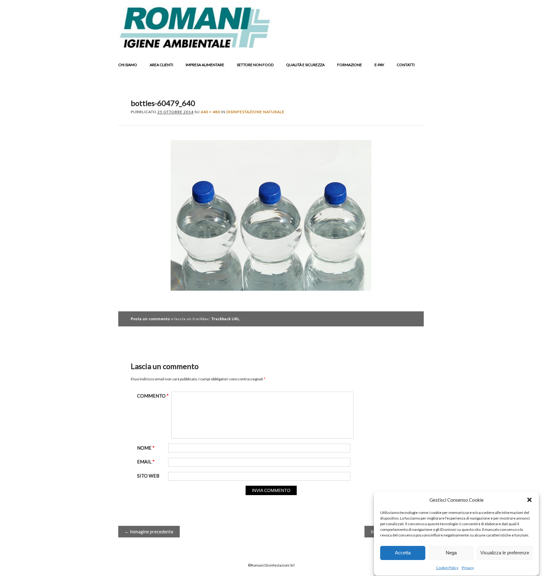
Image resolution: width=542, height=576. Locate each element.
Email (417, 43)
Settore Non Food (255, 64)
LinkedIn (393, 43)
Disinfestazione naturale (255, 111)
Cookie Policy (447, 567)
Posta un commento (150, 318)
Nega (451, 553)
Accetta (403, 553)
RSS (405, 43)
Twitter (381, 43)
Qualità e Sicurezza (305, 64)
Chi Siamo (127, 64)
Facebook (369, 43)
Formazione (349, 64)
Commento (153, 396)
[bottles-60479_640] (271, 296)
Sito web (148, 475)
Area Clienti (161, 64)
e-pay (379, 64)
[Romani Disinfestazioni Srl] (194, 47)
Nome (146, 448)
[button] (529, 500)
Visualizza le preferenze (504, 553)
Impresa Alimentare (205, 64)
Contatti (406, 64)
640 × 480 (210, 111)
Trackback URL (225, 318)
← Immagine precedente (149, 531)
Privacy (468, 567)
